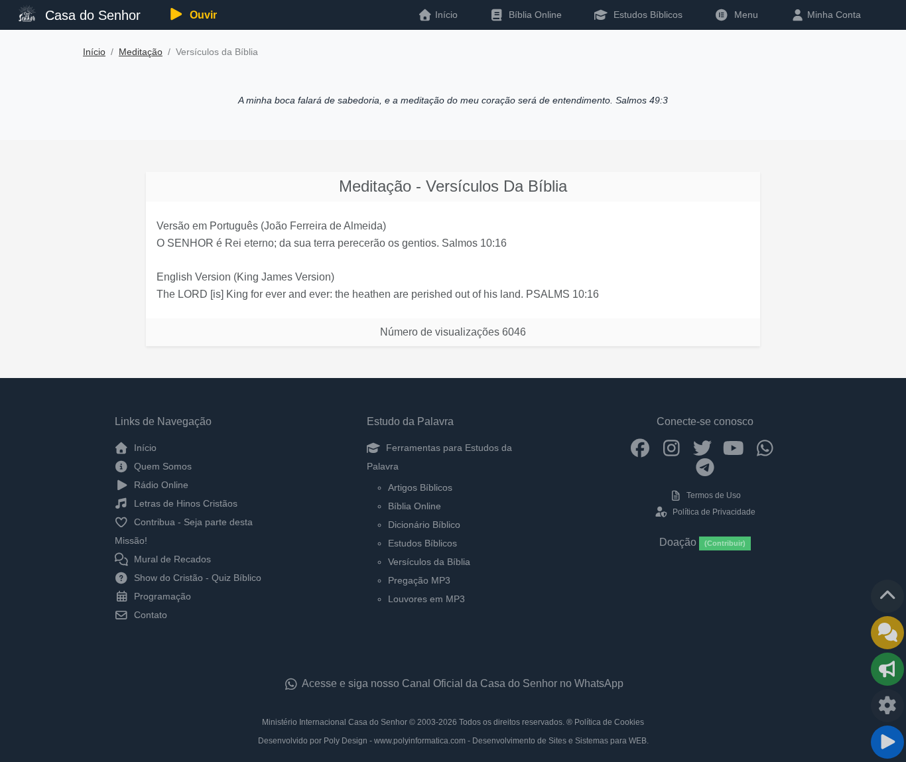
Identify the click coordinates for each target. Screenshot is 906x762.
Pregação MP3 (419, 580)
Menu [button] (743, 14)
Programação (161, 596)
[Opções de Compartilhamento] (887, 669)
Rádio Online (159, 484)
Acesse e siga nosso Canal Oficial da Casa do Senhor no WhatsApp (461, 683)
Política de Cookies (609, 722)
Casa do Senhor (91, 15)
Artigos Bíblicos (420, 487)
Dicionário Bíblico (424, 524)
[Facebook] (640, 447)
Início (94, 52)
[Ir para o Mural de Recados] (887, 632)
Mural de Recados (171, 559)
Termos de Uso (712, 495)
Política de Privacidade (713, 512)
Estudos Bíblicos (646, 14)
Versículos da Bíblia (429, 561)
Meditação (140, 52)
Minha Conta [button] (833, 14)
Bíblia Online (534, 14)
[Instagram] (671, 447)
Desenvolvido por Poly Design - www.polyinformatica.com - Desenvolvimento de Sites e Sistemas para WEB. (453, 740)
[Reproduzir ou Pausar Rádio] (887, 742)
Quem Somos (161, 466)
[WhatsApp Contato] (765, 447)
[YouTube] (733, 447)
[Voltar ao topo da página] (887, 596)
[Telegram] (705, 467)
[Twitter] (702, 447)
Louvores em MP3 (426, 599)
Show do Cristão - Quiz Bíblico (196, 577)
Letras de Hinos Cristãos (184, 503)
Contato (149, 614)
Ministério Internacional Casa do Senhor (334, 722)
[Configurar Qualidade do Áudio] (887, 705)
